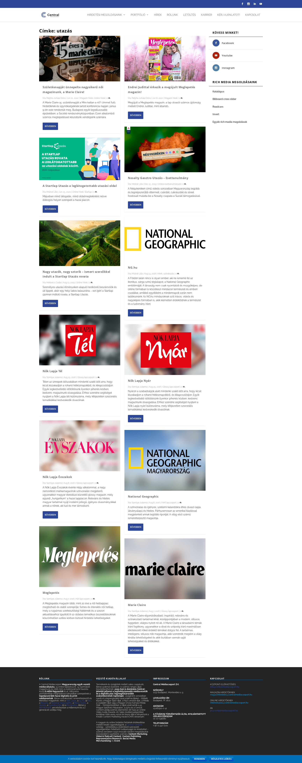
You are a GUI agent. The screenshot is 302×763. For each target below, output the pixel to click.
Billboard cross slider (224, 99)
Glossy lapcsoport (85, 377)
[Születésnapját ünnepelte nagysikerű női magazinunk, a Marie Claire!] (79, 58)
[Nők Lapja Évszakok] (79, 445)
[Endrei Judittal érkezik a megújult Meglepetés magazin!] (165, 58)
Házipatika (72, 705)
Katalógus (219, 91)
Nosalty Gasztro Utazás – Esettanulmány (158, 178)
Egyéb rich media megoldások (230, 122)
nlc (89, 700)
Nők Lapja (71, 700)
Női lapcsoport (83, 599)
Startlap (88, 192)
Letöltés (189, 14)
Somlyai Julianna (54, 377)
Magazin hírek (86, 98)
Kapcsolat (252, 14)
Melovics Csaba (53, 282)
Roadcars (218, 106)
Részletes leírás (221, 759)
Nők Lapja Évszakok (57, 477)
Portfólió (138, 14)
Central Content (134, 725)
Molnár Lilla (51, 192)
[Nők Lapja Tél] (79, 340)
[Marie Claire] (165, 568)
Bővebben (50, 126)
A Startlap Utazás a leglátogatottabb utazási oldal (80, 186)
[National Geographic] (165, 460)
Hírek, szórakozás (165, 273)
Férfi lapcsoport (168, 502)
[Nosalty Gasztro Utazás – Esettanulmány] (165, 149)
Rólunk (172, 14)
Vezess (42, 705)
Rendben (199, 759)
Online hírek (99, 98)
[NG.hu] (165, 239)
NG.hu (133, 267)
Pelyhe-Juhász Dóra (55, 98)
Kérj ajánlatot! (228, 14)
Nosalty (44, 703)
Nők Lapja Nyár (139, 381)
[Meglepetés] (79, 556)
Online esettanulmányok (169, 184)
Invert (216, 114)
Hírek (158, 14)
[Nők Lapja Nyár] (165, 349)
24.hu (81, 700)
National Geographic (143, 496)
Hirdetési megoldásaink (104, 14)
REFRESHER (45, 707)
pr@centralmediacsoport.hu (224, 710)
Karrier (206, 14)
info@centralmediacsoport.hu (224, 687)
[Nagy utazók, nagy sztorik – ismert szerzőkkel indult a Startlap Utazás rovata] (79, 243)
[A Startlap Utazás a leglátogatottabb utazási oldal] (79, 159)
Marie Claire (137, 605)
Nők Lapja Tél (52, 371)
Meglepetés (51, 593)
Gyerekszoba (55, 705)
